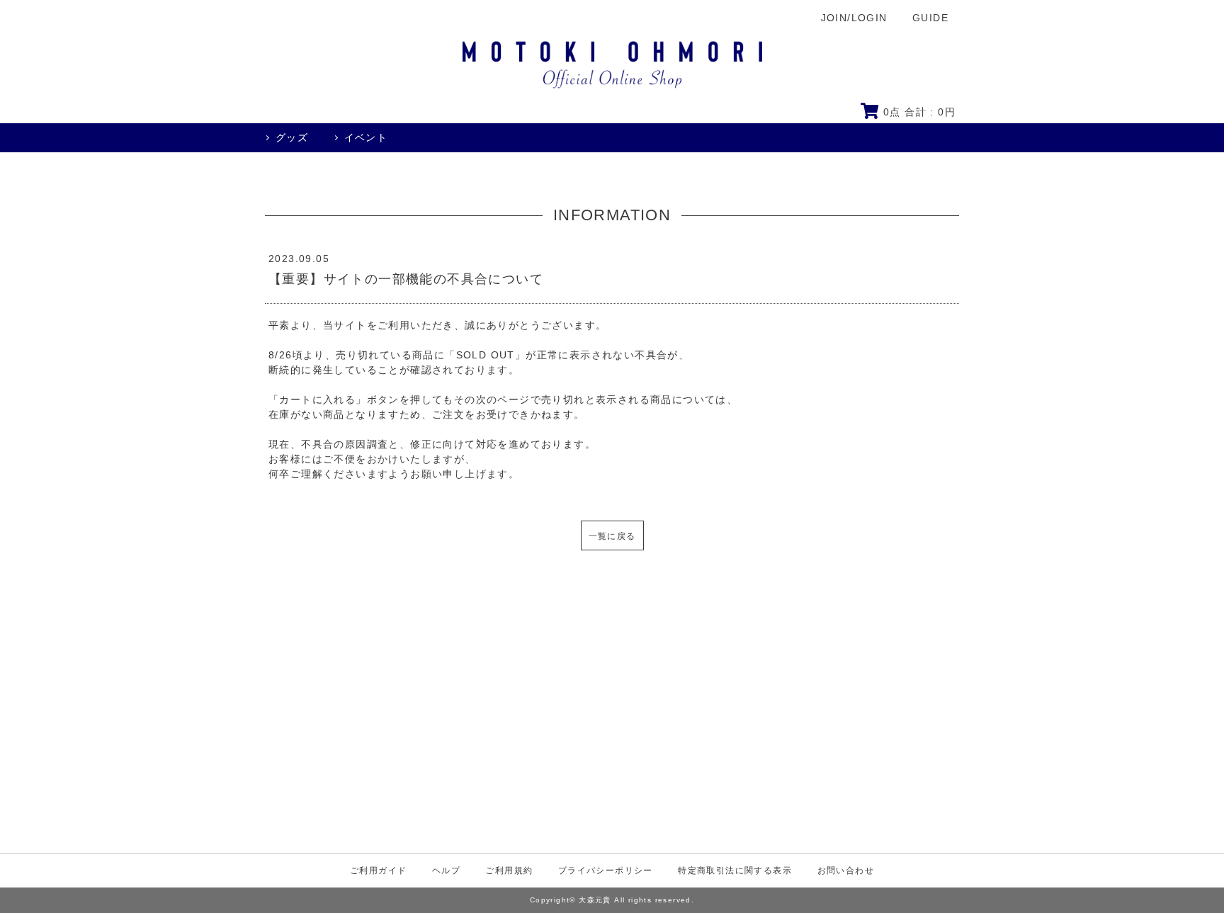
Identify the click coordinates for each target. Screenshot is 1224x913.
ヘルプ (446, 870)
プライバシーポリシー (605, 870)
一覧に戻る (612, 536)
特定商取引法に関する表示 (735, 870)
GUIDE (930, 17)
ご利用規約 (509, 870)
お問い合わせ (845, 870)
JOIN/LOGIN (854, 17)
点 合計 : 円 (919, 112)
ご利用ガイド (378, 870)
